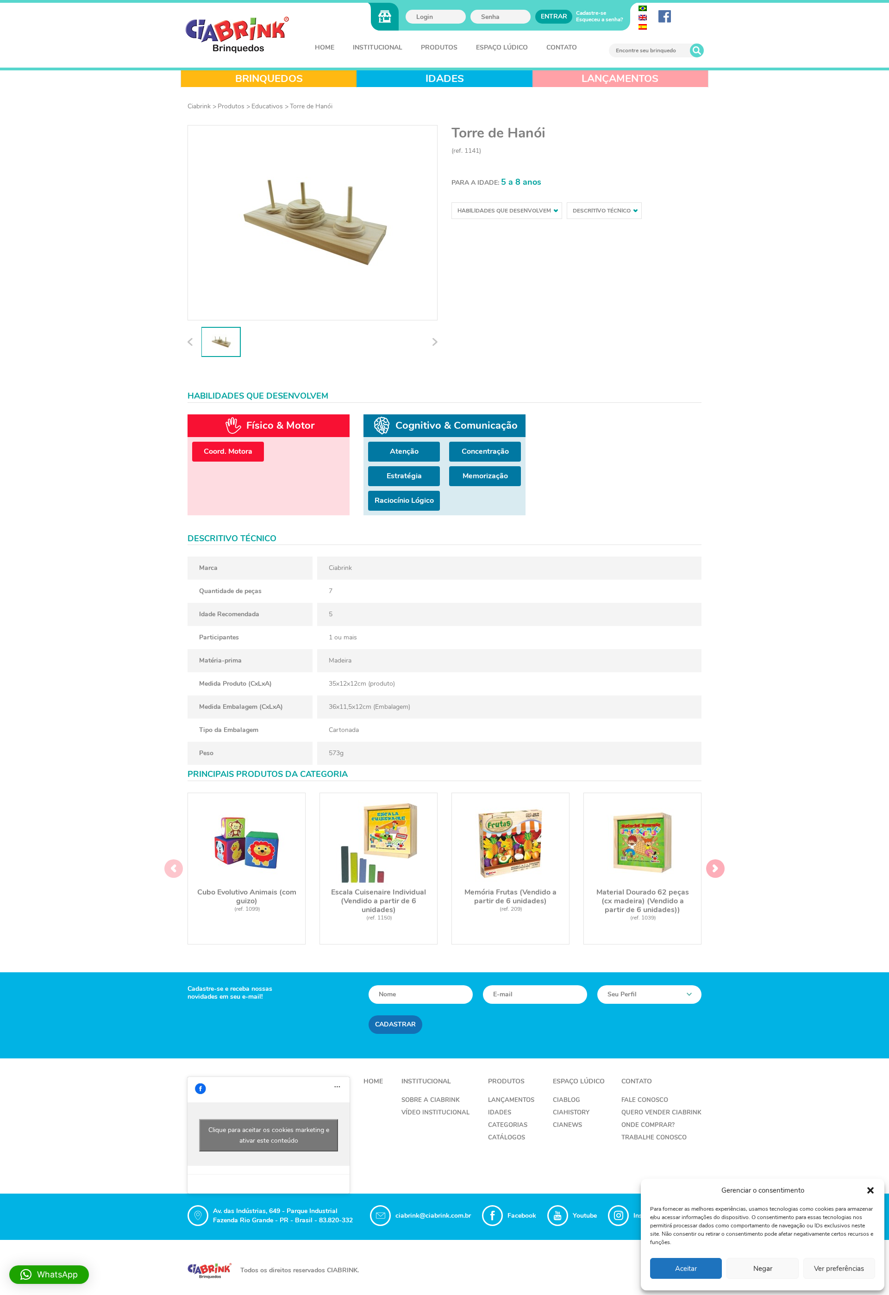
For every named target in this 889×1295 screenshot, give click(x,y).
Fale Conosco (644, 1100)
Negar (762, 1268)
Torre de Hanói (311, 106)
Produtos (439, 47)
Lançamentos (511, 1100)
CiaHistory (571, 1112)
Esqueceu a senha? (599, 19)
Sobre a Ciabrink (430, 1100)
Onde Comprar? (648, 1125)
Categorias (507, 1125)
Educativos (267, 106)
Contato (561, 47)
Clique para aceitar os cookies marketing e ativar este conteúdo (268, 1135)
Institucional (377, 47)
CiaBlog (566, 1100)
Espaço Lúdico (502, 47)
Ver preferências (839, 1268)
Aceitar (686, 1268)
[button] (870, 1190)
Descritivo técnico (602, 210)
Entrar (554, 16)
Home (324, 47)
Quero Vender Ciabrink (661, 1112)
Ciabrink (199, 106)
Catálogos (506, 1137)
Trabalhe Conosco (654, 1137)
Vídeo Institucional (435, 1112)
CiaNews (567, 1125)
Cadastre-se (591, 13)
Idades (499, 1112)
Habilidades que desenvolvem (504, 210)
